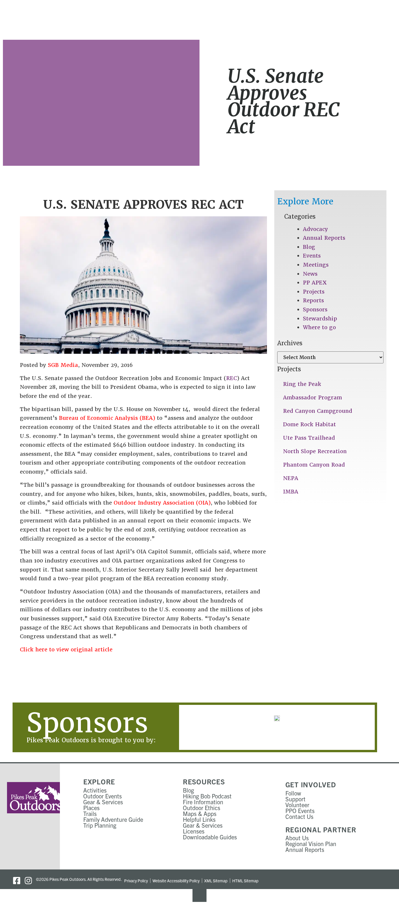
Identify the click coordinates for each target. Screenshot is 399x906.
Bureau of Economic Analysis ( (100, 418)
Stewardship (320, 318)
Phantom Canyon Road (314, 464)
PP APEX (315, 282)
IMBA (290, 491)
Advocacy (315, 229)
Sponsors (315, 309)
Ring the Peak (302, 384)
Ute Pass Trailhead (309, 437)
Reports (313, 300)
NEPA (290, 478)
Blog (309, 247)
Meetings (316, 264)
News (310, 273)
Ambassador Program (312, 397)
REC (231, 378)
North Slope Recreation (315, 451)
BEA (147, 418)
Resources (204, 781)
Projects (314, 291)
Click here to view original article (66, 649)
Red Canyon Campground (317, 411)
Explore (99, 781)
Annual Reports (324, 237)
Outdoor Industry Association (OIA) (162, 502)
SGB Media (63, 365)
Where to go (319, 327)
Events (312, 255)
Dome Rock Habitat (309, 424)
